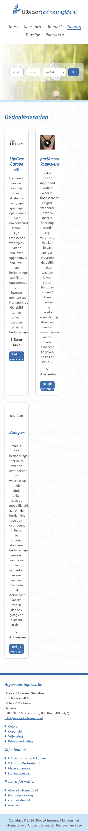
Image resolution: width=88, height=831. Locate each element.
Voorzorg (32, 26)
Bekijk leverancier (16, 356)
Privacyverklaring (20, 741)
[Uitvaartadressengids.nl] (44, 17)
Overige (33, 35)
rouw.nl (13, 805)
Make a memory (19, 768)
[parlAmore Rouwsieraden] (47, 142)
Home (14, 26)
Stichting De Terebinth (24, 763)
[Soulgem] (16, 416)
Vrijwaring (15, 736)
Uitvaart (54, 26)
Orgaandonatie (19, 773)
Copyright (15, 731)
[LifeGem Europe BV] (16, 142)
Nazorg (74, 26)
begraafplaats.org (20, 795)
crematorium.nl (19, 800)
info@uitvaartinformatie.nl (24, 718)
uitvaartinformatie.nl (23, 790)
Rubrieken (54, 35)
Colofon (13, 726)
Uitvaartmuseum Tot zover (27, 758)
